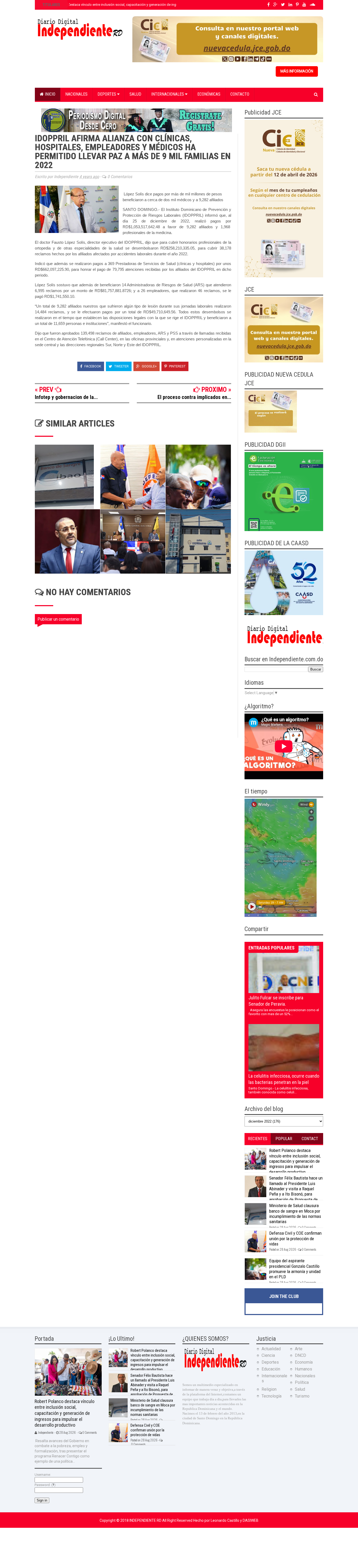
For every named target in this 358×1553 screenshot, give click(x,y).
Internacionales (168, 94)
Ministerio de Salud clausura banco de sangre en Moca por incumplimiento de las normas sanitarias (295, 1213)
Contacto (239, 94)
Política (302, 1382)
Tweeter (121, 366)
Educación (271, 1369)
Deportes (107, 94)
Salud (135, 94)
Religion (269, 1389)
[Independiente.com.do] (215, 1371)
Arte (298, 1348)
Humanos (303, 1369)
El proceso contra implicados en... (194, 397)
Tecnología (271, 1396)
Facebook (92, 366)
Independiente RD (145, 1520)
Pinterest (177, 366)
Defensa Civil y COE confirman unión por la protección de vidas (295, 1238)
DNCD (300, 1355)
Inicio (49, 94)
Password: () (45, 1485)
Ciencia (268, 1355)
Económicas (208, 94)
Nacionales (76, 94)
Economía (304, 1362)
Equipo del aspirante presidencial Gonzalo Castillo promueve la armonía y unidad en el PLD (295, 1268)
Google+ (149, 366)
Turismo (302, 1396)
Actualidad (271, 1348)
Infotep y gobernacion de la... (66, 397)
